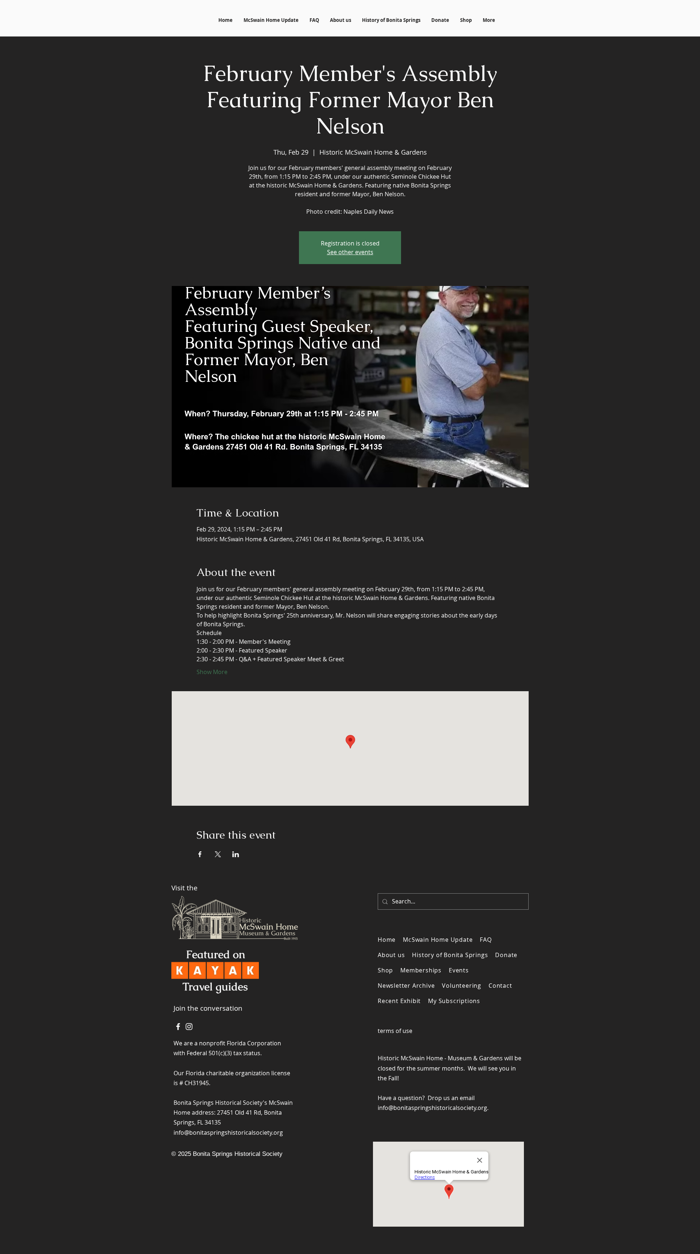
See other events (350, 252)
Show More (212, 672)
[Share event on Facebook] (200, 854)
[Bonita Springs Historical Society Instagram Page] (189, 1026)
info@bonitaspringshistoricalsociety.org (228, 1133)
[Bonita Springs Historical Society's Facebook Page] (178, 1026)
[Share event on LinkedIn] (235, 854)
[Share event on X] (217, 854)
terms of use (395, 1031)
